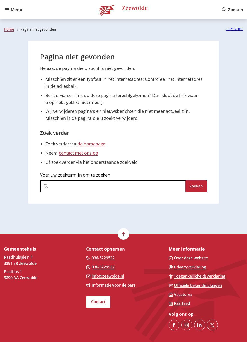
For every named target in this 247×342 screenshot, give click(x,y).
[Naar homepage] (121, 9)
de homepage (91, 144)
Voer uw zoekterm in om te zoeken (75, 175)
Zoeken (196, 186)
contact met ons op (78, 153)
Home (9, 29)
